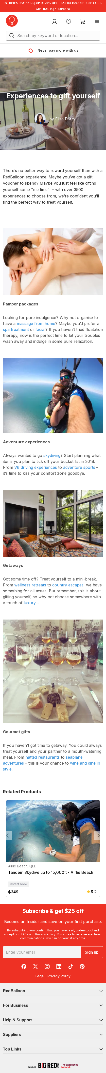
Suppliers (12, 1034)
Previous (7, 835)
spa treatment (16, 329)
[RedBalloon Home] (12, 21)
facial (40, 329)
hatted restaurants (42, 757)
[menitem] (68, 21)
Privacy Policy (45, 934)
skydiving (51, 455)
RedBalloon (14, 991)
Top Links (12, 1049)
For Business (15, 1005)
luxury (29, 602)
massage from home (36, 323)
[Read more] (32, 50)
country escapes (68, 584)
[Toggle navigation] (97, 21)
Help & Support (17, 1020)
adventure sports (79, 467)
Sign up (92, 952)
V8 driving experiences (35, 467)
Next (98, 835)
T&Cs (24, 934)
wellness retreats (30, 584)
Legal (39, 976)
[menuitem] (53, 21)
